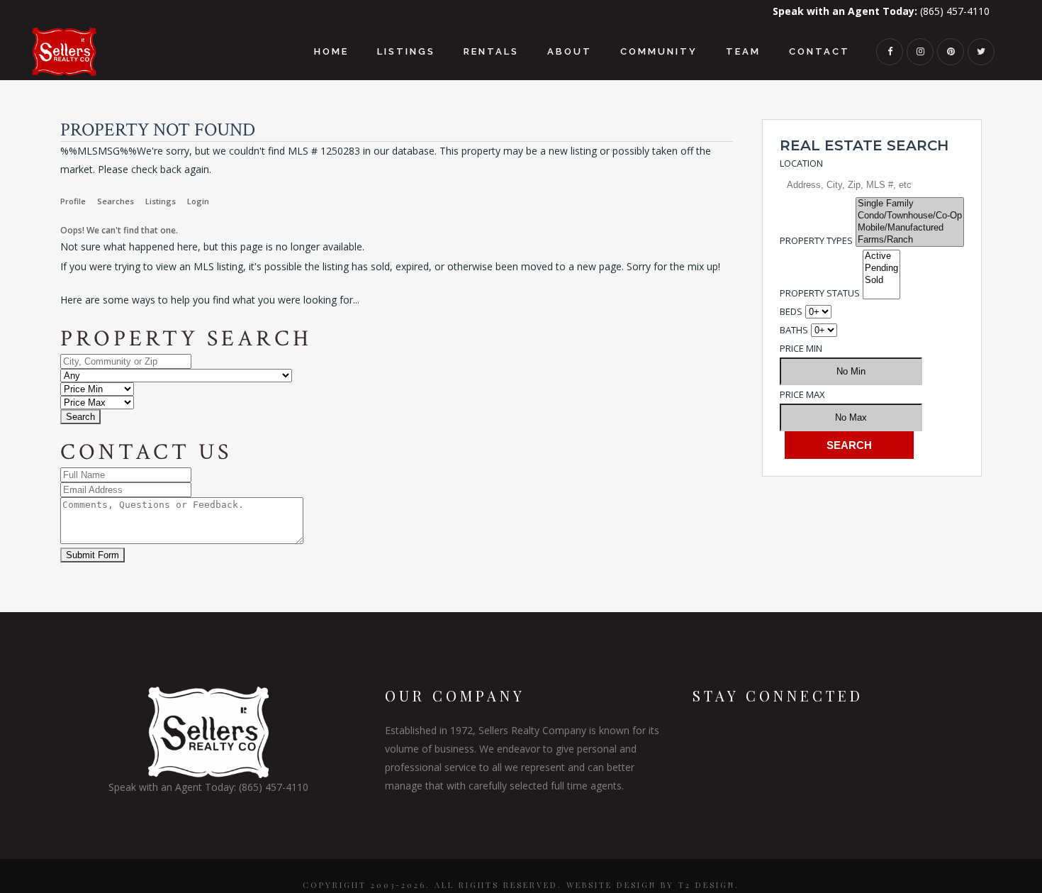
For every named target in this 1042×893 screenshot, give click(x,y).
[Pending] (881, 268)
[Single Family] (909, 204)
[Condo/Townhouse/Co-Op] (909, 216)
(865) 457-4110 (881, 11)
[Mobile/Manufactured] (909, 228)
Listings (160, 201)
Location (801, 163)
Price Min (801, 348)
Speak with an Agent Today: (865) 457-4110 (208, 787)
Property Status (820, 293)
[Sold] (881, 280)
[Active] (881, 256)
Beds (791, 311)
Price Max (802, 394)
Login (198, 201)
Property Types (816, 240)
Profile (73, 201)
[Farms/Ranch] (909, 240)
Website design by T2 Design (650, 885)
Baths (794, 329)
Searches (115, 201)
